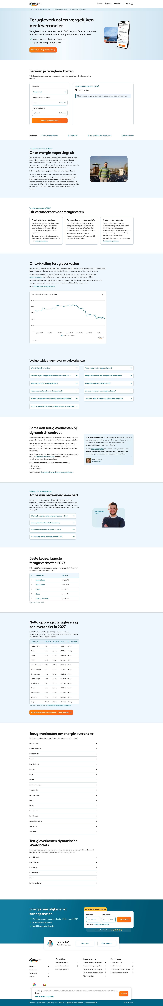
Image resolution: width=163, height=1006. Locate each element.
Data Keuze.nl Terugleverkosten (44, 286)
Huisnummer (106, 914)
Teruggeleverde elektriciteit (41, 97)
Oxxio (38, 594)
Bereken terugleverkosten (49, 120)
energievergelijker (41, 241)
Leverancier (36, 86)
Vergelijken (124, 919)
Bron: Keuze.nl (35, 341)
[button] (130, 4)
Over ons (85, 943)
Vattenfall (44, 598)
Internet (108, 3)
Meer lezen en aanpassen (44, 996)
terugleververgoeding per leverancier (59, 705)
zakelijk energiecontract (101, 924)
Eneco (38, 589)
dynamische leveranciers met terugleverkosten (57, 472)
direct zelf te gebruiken (111, 241)
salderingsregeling (35, 277)
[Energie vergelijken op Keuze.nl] (35, 4)
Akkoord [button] (124, 993)
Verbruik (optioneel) (38, 108)
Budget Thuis (40, 580)
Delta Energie (40, 584)
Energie (99, 3)
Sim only (117, 3)
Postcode (89, 914)
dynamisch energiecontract (45, 456)
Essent (38, 598)
